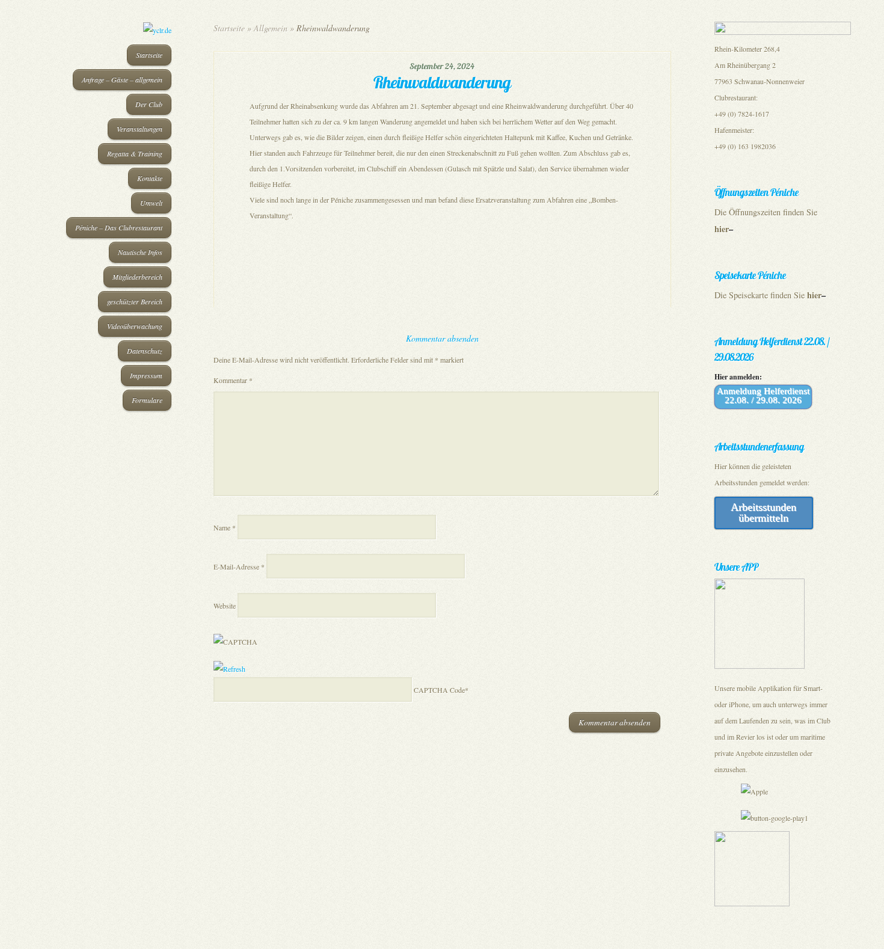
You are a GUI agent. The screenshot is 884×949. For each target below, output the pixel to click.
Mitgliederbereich (137, 276)
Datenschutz (144, 350)
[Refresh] (229, 669)
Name (224, 527)
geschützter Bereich (134, 301)
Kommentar (233, 380)
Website (224, 605)
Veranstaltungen (139, 129)
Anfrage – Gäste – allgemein (122, 79)
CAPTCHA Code (439, 690)
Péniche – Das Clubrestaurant (118, 227)
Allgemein (270, 28)
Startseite (149, 55)
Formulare (147, 400)
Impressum (146, 375)
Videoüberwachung (134, 326)
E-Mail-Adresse (239, 566)
